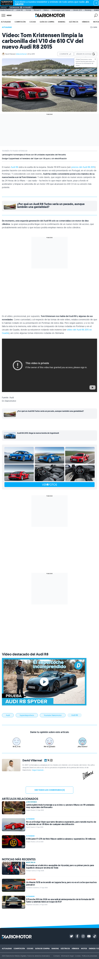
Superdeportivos (27, 715)
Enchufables (32, 802)
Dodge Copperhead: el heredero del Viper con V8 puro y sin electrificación (34, 159)
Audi (8, 715)
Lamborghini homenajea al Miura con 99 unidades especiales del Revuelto (34, 155)
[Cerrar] (95, 59)
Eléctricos (73, 22)
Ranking (61, 22)
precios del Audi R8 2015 (83, 167)
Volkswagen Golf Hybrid (61, 10)
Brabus (46, 10)
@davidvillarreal (21, 54)
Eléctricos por (14, 7)
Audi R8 (14, 167)
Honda (28, 10)
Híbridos (85, 22)
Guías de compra (47, 22)
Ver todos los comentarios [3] (49, 790)
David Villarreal (10, 54)
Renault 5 (37, 10)
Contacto (56, 956)
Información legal (67, 956)
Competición (20, 22)
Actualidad (6, 22)
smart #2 (19, 10)
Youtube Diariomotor (53, 715)
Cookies (78, 956)
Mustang (88, 10)
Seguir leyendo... (38, 770)
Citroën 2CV (77, 10)
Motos (96, 22)
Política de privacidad (89, 956)
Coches (32, 22)
